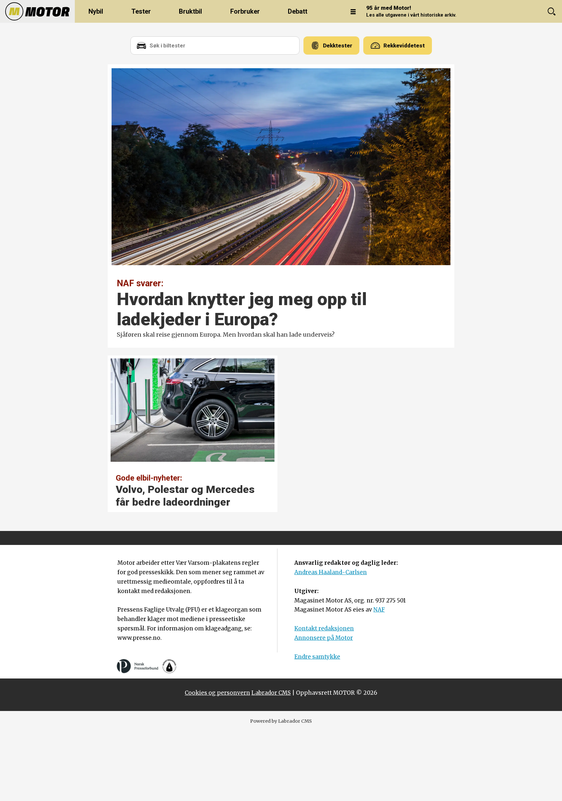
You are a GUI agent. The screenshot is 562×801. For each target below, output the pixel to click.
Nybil (95, 11)
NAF (379, 609)
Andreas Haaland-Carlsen (330, 572)
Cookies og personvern (217, 692)
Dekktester (337, 45)
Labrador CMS (271, 692)
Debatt (297, 11)
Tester (141, 11)
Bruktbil (190, 11)
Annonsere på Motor (323, 637)
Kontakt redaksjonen (324, 628)
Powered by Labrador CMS (281, 721)
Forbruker (245, 11)
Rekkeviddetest (404, 45)
